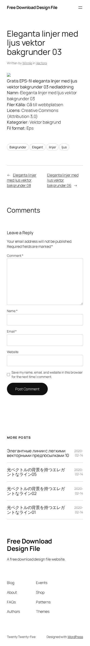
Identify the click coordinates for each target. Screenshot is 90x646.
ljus (64, 147)
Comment (15, 255)
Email (12, 331)
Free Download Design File (32, 7)
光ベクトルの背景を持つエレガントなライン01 (36, 509)
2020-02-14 (78, 453)
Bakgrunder (17, 147)
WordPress (75, 636)
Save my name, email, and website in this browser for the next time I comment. (47, 374)
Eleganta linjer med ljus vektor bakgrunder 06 (62, 180)
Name (12, 311)
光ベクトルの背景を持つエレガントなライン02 (36, 491)
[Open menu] (80, 7)
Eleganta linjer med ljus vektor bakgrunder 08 (21, 180)
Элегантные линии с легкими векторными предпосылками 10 (38, 453)
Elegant (37, 147)
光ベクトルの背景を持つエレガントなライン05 (36, 472)
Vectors (41, 63)
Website (12, 352)
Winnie (27, 63)
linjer (52, 147)
